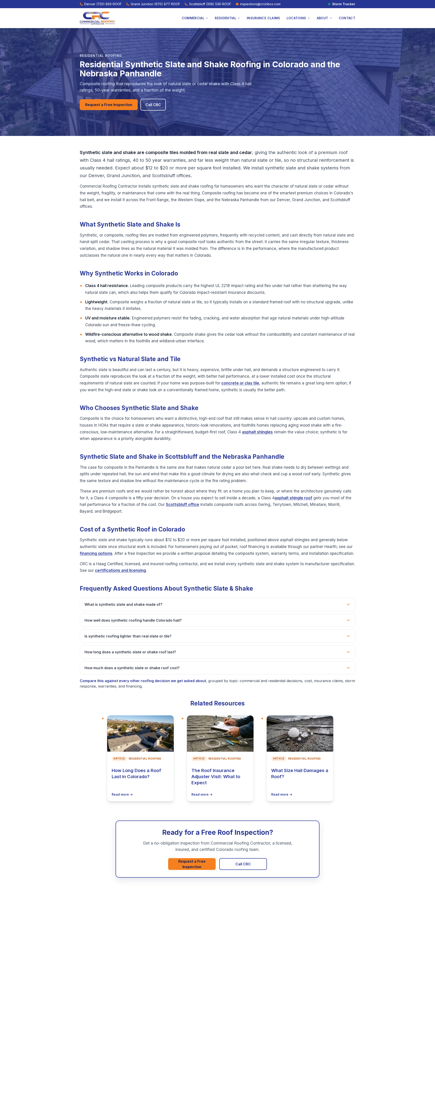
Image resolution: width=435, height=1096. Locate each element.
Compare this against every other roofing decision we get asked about (143, 680)
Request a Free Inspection (108, 104)
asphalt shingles (257, 432)
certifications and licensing (120, 570)
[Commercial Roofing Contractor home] (97, 18)
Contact (347, 18)
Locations (296, 18)
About (322, 18)
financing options (96, 553)
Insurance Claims (263, 18)
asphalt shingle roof (293, 498)
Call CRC (153, 104)
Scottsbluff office (182, 504)
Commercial (193, 18)
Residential (225, 18)
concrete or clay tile (240, 383)
